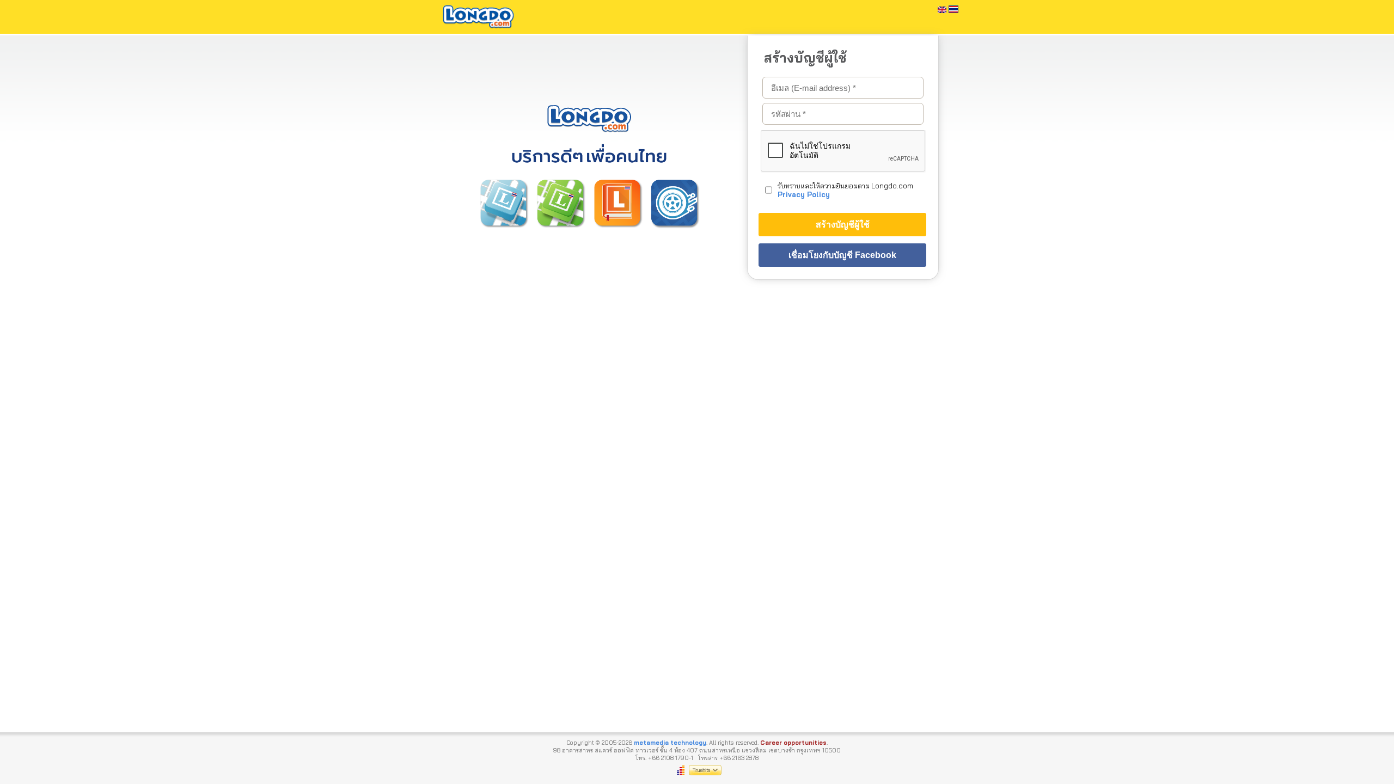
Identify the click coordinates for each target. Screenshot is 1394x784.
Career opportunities (793, 742)
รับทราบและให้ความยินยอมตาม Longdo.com (845, 190)
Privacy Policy (804, 194)
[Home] (478, 29)
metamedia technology (670, 742)
